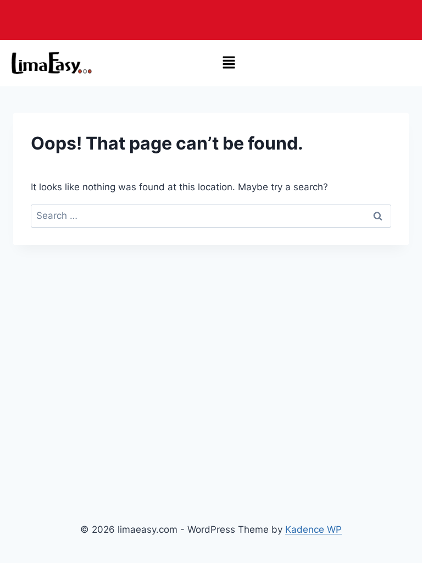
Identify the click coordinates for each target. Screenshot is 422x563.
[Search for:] (211, 215)
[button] (229, 63)
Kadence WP (313, 529)
